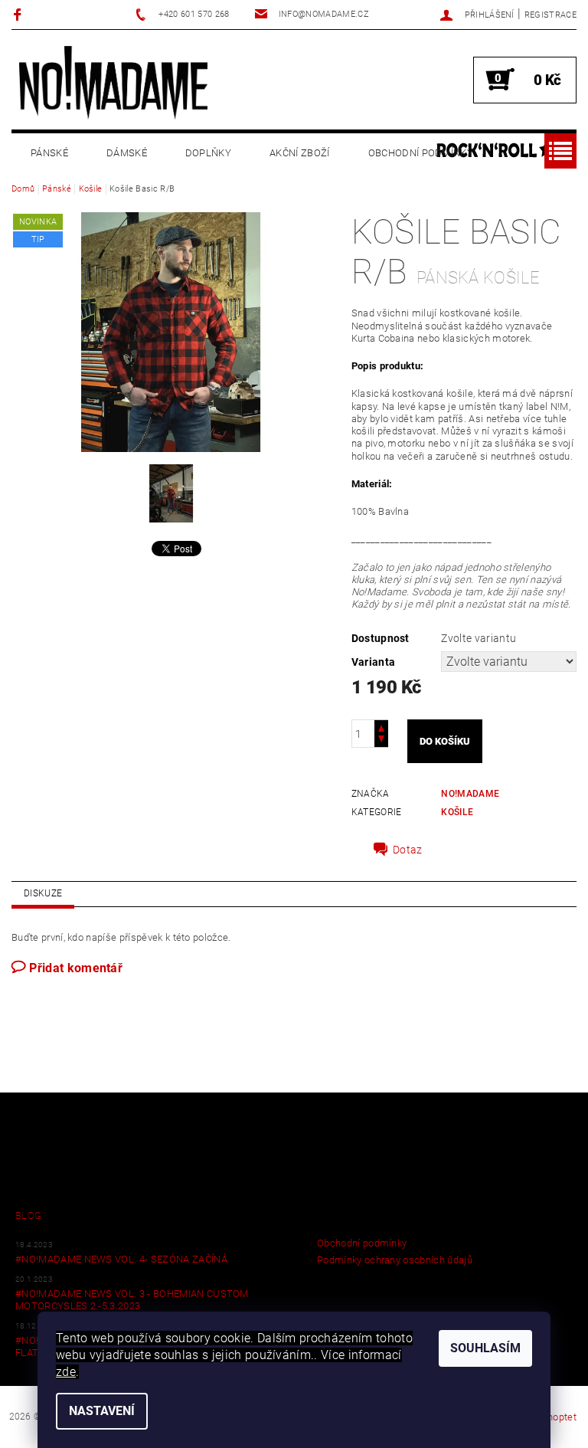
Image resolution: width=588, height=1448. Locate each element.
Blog (28, 1215)
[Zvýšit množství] (381, 726)
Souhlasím (485, 1348)
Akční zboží (300, 153)
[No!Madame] (113, 82)
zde (66, 1371)
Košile (457, 812)
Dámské (126, 153)
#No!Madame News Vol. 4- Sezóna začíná (121, 1259)
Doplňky (208, 153)
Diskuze (43, 893)
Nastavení (102, 1411)
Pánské (49, 153)
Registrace (550, 15)
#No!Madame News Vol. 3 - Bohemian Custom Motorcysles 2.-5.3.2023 (132, 1300)
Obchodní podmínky (420, 153)
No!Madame (470, 793)
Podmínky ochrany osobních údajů (394, 1260)
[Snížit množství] (381, 740)
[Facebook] (19, 14)
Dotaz (408, 850)
